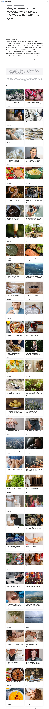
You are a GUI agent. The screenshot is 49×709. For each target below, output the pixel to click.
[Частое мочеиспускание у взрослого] (15, 658)
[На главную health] (8, 1)
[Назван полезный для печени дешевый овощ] (15, 176)
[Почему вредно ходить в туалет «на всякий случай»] (34, 369)
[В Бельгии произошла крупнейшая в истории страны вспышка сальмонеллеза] (34, 542)
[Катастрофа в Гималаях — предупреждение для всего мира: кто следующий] (15, 98)
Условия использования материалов (31, 708)
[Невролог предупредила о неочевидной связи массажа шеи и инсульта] (15, 639)
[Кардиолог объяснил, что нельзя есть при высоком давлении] (15, 195)
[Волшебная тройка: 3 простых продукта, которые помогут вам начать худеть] (15, 330)
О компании (6, 708)
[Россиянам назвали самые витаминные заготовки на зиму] (15, 407)
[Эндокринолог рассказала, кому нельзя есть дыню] (15, 369)
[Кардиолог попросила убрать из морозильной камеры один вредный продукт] (15, 118)
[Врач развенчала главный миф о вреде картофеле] (15, 349)
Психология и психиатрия (19, 5)
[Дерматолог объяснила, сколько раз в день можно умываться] (34, 639)
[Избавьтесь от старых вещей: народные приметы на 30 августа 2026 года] (34, 195)
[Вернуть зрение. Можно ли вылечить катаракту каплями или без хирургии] (34, 697)
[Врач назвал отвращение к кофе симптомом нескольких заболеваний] (15, 311)
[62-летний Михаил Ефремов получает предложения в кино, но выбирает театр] (34, 658)
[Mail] (4, 1)
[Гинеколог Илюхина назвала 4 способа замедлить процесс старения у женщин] (34, 677)
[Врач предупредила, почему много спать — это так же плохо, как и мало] (34, 311)
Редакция (22, 708)
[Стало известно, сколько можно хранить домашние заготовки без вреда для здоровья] (34, 562)
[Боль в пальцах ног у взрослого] (15, 465)
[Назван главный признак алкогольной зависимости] (34, 330)
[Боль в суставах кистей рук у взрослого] (15, 427)
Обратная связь (41, 708)
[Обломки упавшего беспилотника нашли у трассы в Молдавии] (15, 388)
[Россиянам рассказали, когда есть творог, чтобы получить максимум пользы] (15, 156)
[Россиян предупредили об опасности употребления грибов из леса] (34, 523)
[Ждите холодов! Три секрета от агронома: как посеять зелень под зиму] (34, 388)
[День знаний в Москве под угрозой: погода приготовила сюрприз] (34, 349)
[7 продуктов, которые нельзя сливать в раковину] (15, 272)
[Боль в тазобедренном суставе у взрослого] (34, 427)
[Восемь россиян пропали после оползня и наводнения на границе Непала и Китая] (15, 446)
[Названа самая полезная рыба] (34, 137)
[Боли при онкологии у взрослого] (15, 523)
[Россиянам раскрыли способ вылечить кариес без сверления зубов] (15, 600)
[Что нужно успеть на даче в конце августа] (15, 562)
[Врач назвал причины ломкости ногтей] (15, 620)
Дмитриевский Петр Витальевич (20, 37)
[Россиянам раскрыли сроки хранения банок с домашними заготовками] (34, 581)
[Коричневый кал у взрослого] (15, 504)
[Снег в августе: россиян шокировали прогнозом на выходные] (34, 407)
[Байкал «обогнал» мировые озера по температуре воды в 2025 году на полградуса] (34, 620)
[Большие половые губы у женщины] (15, 137)
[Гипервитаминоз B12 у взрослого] (34, 446)
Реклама (10, 708)
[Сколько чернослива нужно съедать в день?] (34, 291)
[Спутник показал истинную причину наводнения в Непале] (34, 600)
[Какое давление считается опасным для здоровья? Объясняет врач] (34, 118)
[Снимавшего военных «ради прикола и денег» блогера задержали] (15, 542)
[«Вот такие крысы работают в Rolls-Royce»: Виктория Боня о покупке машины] (34, 156)
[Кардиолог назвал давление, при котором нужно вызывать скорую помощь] (34, 214)
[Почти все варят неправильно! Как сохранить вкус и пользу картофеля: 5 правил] (34, 176)
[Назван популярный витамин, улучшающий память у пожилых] (34, 233)
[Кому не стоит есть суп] (15, 697)
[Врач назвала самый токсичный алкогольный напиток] (15, 233)
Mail (2, 708)
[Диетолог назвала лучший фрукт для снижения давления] (15, 484)
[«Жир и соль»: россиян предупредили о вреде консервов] (15, 253)
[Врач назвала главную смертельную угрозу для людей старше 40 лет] (34, 253)
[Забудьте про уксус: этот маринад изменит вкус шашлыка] (34, 465)
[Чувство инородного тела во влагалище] (15, 291)
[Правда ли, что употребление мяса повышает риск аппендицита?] (15, 677)
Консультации (9, 5)
